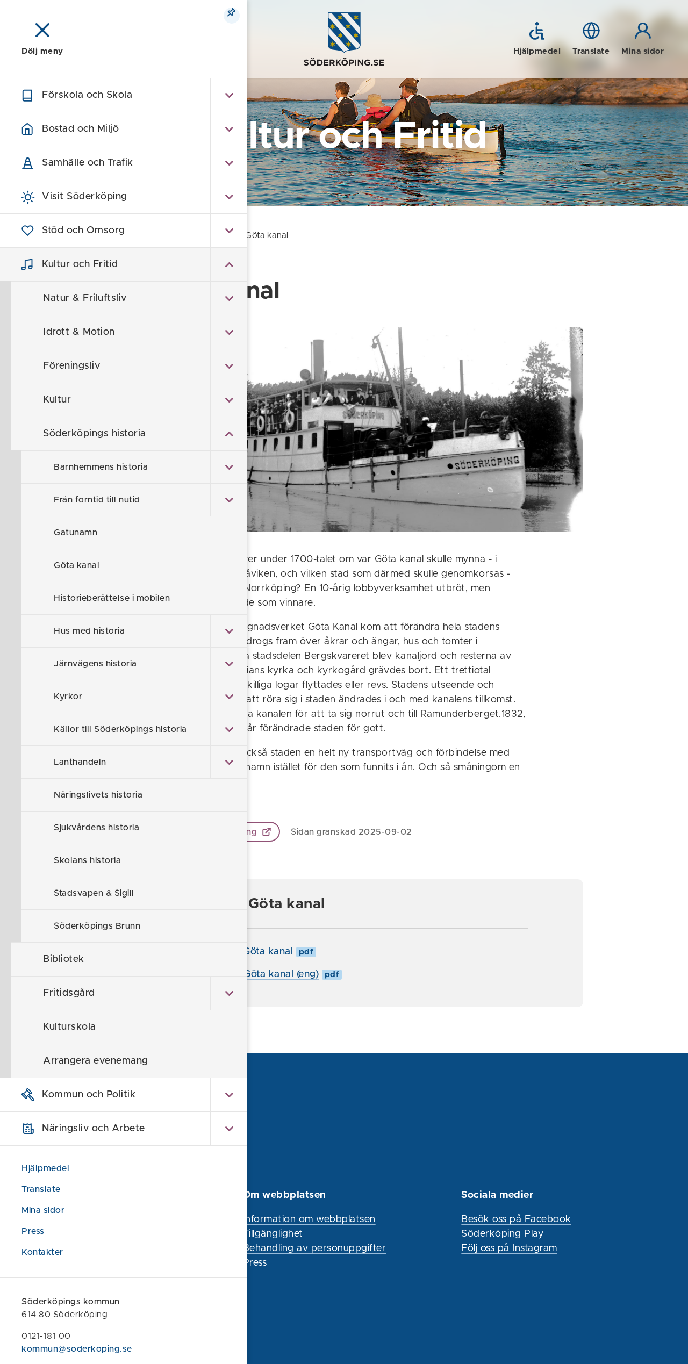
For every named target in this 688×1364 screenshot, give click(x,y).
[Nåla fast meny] (232, 16)
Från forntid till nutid (97, 500)
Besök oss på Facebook (516, 1219)
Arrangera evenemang (95, 1061)
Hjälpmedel (45, 1168)
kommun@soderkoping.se (77, 1349)
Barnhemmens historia (101, 467)
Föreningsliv (71, 366)
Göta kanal (76, 565)
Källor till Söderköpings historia (120, 729)
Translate (41, 1189)
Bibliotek (63, 959)
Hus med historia (89, 631)
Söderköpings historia (94, 434)
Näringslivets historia (98, 795)
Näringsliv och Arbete (93, 1128)
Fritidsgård (69, 993)
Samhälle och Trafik (87, 163)
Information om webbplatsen (309, 1219)
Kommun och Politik (88, 1095)
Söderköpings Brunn (97, 926)
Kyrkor (68, 696)
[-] (228, 264)
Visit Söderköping (84, 197)
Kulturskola (69, 1027)
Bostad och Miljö (80, 129)
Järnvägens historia (95, 663)
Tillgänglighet (273, 1234)
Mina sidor (44, 1210)
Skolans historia (87, 860)
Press (33, 1231)
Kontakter (42, 1252)
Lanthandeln (80, 762)
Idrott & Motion (79, 332)
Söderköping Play (502, 1234)
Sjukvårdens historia (96, 827)
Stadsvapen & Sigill (94, 893)
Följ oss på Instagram (509, 1248)
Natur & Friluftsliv (85, 298)
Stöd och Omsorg (83, 230)
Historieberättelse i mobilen (112, 598)
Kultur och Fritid (80, 264)
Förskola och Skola (87, 95)
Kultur (57, 400)
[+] (228, 95)
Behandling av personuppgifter (314, 1248)
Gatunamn (75, 532)
